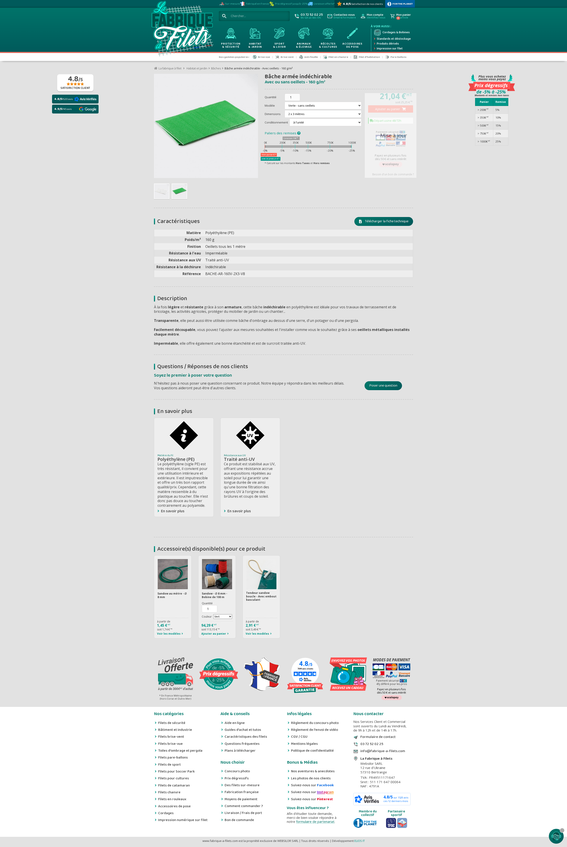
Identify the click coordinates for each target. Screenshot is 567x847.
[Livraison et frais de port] (175, 674)
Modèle (270, 106)
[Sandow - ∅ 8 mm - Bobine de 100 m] (217, 574)
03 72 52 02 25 (371, 744)
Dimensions (273, 114)
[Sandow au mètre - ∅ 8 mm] (172, 574)
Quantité (270, 97)
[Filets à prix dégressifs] (218, 674)
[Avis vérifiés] (305, 688)
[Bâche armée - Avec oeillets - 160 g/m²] (161, 191)
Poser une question (383, 385)
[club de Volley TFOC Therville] (391, 823)
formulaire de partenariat (315, 821)
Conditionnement (277, 122)
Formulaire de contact (378, 737)
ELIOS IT (359, 841)
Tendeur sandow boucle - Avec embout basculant (261, 596)
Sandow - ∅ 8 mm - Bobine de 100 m (214, 595)
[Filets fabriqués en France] (262, 674)
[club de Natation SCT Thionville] (402, 823)
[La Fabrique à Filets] (182, 30)
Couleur (207, 616)
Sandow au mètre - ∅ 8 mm (172, 595)
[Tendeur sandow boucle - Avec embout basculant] (261, 574)
